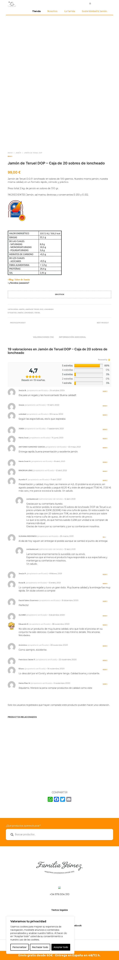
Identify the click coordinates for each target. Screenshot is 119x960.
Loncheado (49, 309)
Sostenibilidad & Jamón (94, 11)
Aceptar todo (61, 947)
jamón (20, 313)
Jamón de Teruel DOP (33, 153)
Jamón (18, 153)
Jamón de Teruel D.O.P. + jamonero (16, 756)
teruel (37, 313)
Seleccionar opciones (15, 770)
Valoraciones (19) (43, 337)
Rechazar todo (40, 947)
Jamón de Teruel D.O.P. (43, 755)
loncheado (28, 313)
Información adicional (72, 337)
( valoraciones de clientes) (59, 156)
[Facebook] (56, 800)
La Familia (69, 11)
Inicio (10, 153)
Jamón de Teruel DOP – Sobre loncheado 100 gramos (96, 758)
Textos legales (59, 910)
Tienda (36, 11)
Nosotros (52, 11)
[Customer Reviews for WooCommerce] (108, 359)
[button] (88, 3)
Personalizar (19, 947)
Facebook (76, 925)
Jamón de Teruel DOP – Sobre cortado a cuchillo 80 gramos (70, 759)
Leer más (67, 774)
